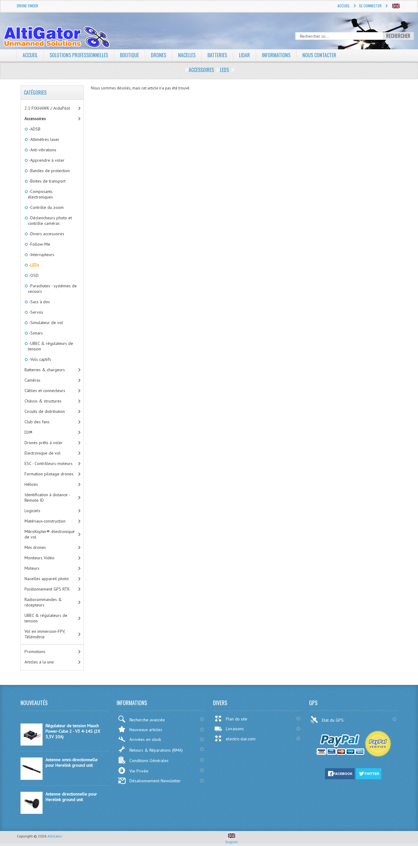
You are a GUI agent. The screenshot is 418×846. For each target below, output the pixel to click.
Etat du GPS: (333, 720)
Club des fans (37, 422)
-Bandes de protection (49, 170)
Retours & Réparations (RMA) (156, 750)
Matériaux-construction (44, 521)
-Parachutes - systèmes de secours (52, 288)
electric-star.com (241, 739)
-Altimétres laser (43, 139)
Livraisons (235, 728)
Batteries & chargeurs (44, 369)
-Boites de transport (46, 181)
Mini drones (35, 547)
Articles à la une (39, 662)
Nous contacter (319, 55)
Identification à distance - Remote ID (47, 497)
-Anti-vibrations (42, 150)
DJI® (28, 432)
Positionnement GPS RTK (47, 589)
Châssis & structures (43, 401)
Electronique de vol (42, 453)
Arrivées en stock (145, 739)
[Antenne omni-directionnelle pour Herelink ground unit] (32, 778)
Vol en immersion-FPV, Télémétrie (44, 634)
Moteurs (31, 568)
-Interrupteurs (41, 254)
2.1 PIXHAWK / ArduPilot (47, 108)
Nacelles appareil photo (46, 578)
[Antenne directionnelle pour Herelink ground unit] (32, 812)
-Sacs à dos (39, 301)
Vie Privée (138, 771)
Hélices (31, 484)
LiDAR (244, 55)
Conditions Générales (149, 760)
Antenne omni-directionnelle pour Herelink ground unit (72, 762)
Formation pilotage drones (48, 474)
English (232, 842)
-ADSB (34, 129)
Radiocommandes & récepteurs (43, 602)
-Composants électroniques (40, 194)
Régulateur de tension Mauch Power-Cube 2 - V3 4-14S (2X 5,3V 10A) (73, 731)
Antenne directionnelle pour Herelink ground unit (71, 796)
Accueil (344, 5)
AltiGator (54, 836)
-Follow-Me (39, 244)
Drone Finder (27, 5)
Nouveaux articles (145, 729)
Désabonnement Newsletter (155, 781)
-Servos (35, 312)
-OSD (33, 275)
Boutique (129, 55)
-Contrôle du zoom (46, 207)
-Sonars (35, 333)
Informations (276, 55)
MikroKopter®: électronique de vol (49, 534)
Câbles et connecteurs (44, 390)
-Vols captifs (39, 359)
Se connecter (370, 5)
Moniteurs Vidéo (39, 558)
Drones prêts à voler (43, 442)
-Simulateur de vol (45, 322)
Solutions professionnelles (79, 55)
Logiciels (32, 510)
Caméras (32, 380)
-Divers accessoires (46, 233)
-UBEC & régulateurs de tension (50, 346)
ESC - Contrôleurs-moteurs (48, 463)
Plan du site (236, 719)
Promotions (34, 651)
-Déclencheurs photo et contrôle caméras (50, 220)
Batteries (217, 55)
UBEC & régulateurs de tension (45, 618)
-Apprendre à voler (46, 160)
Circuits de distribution (44, 411)
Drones (158, 55)
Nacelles (187, 55)
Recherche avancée (147, 720)
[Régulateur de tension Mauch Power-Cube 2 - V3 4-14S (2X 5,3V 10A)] (32, 744)
